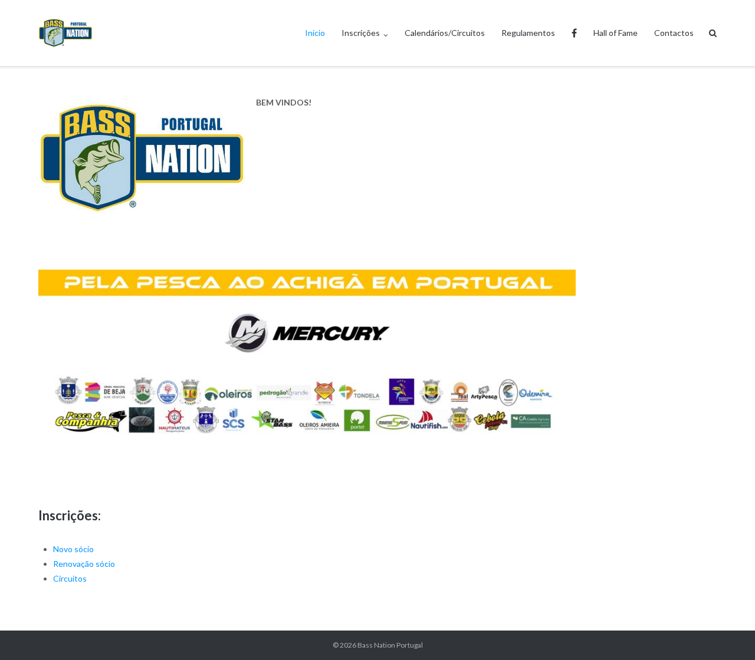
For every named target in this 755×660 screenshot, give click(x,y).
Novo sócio (73, 549)
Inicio (315, 33)
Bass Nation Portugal (390, 645)
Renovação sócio (84, 564)
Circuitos (70, 578)
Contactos (674, 33)
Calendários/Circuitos (445, 33)
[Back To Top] (725, 631)
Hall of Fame (615, 33)
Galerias (574, 33)
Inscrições (361, 33)
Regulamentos (528, 33)
